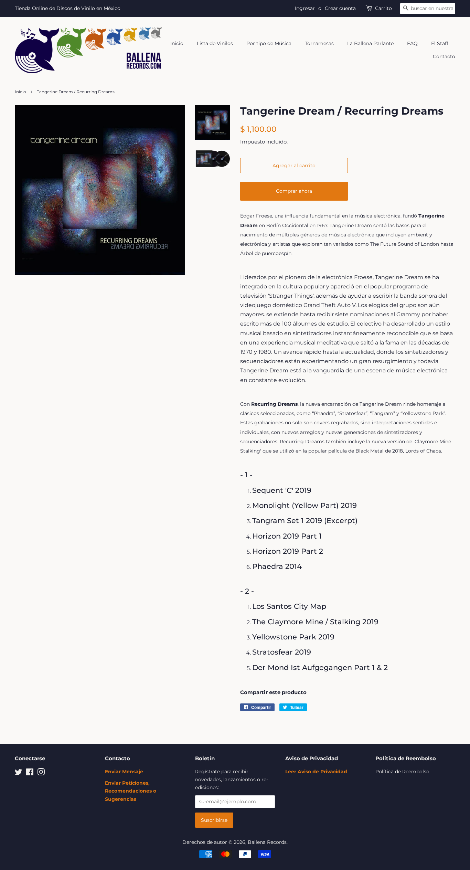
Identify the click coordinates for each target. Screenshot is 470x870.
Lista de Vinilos (215, 43)
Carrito (383, 8)
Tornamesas (319, 43)
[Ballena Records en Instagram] (41, 773)
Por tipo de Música (268, 43)
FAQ (412, 43)
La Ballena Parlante (370, 43)
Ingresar (305, 8)
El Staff (439, 43)
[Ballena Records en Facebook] (30, 773)
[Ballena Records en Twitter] (18, 773)
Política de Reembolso (402, 771)
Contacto (444, 56)
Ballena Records (267, 842)
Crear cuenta (340, 8)
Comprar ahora (294, 191)
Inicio (176, 43)
